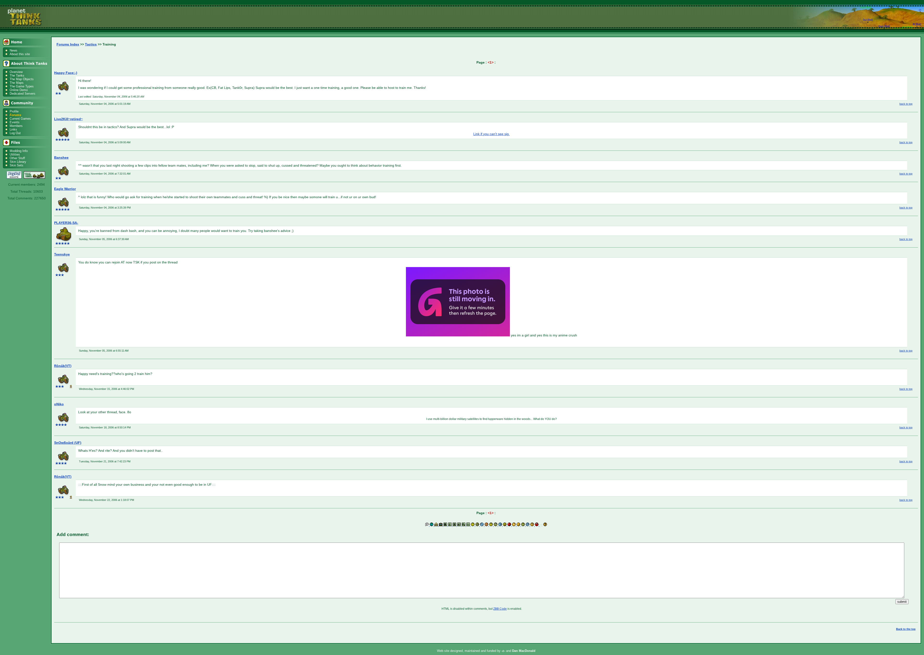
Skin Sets (16, 165)
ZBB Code (500, 608)
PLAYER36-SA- (66, 223)
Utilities (15, 154)
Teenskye (62, 254)
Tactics (91, 44)
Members (16, 126)
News (13, 50)
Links (13, 129)
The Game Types (22, 86)
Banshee (61, 157)
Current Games (20, 118)
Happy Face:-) (65, 73)
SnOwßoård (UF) (67, 443)
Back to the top (906, 629)
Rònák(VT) (62, 366)
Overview (16, 72)
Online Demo (19, 90)
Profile (14, 111)
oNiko (59, 404)
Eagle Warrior (65, 189)
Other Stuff (17, 158)
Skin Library (18, 162)
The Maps (17, 83)
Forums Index (68, 44)
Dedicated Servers (22, 93)
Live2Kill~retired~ (68, 119)
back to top (905, 103)
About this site (20, 54)
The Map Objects (22, 79)
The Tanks (17, 75)
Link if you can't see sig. (491, 134)
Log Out (15, 133)
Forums (15, 115)
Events (14, 122)
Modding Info (19, 151)
